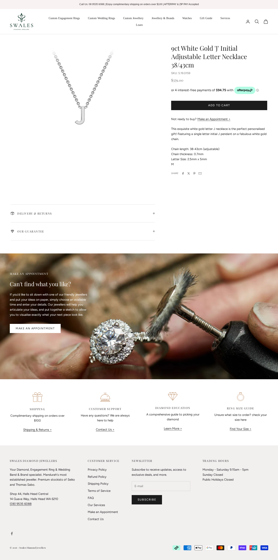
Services (225, 18)
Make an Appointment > (213, 119)
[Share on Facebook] (183, 173)
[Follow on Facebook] (12, 534)
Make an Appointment (35, 328)
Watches (187, 18)
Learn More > (173, 428)
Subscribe (147, 499)
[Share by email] (200, 173)
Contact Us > (105, 429)
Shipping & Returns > (37, 430)
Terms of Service (99, 491)
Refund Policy (97, 477)
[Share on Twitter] (188, 173)
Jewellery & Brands (163, 18)
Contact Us (96, 519)
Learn (139, 24)
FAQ (91, 498)
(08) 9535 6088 (21, 504)
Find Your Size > (240, 429)
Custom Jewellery (133, 18)
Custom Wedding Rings (101, 18)
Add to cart (219, 105)
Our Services (96, 505)
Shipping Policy (98, 483)
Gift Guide (206, 18)
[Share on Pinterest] (194, 173)
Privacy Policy (97, 469)
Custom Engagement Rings (64, 18)
